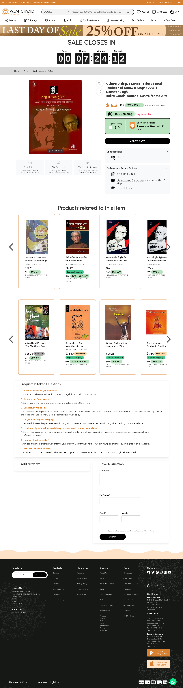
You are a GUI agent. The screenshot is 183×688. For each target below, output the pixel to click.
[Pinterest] (157, 573)
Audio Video (38, 71)
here (90, 443)
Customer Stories (106, 605)
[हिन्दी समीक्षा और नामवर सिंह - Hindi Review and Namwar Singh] (77, 253)
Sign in (151, 2)
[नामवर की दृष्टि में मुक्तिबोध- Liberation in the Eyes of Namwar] (118, 253)
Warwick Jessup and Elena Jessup (76, 351)
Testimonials (105, 600)
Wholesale (127, 589)
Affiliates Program (131, 594)
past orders (112, 443)
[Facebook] (148, 573)
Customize (128, 578)
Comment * (105, 470)
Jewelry (56, 584)
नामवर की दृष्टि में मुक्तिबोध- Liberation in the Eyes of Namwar (118, 260)
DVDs (50, 71)
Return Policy (81, 578)
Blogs (102, 589)
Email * (103, 513)
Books (26, 71)
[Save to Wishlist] (99, 84)
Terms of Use (135, 531)
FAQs (102, 578)
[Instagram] (161, 573)
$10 (117, 127)
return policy (74, 414)
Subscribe (39, 575)
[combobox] (98, 12)
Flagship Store (153, 597)
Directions (151, 610)
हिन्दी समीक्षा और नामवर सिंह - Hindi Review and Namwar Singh (77, 260)
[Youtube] (169, 573)
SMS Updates (129, 616)
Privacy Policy (148, 531)
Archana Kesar (34, 264)
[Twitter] (153, 573)
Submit (112, 536)
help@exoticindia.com (31, 435)
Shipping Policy (82, 589)
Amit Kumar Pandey (76, 264)
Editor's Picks (105, 611)
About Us (103, 573)
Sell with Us (128, 584)
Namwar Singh (115, 264)
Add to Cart (137, 141)
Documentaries (106, 594)
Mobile (125, 513)
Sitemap (127, 611)
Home (17, 71)
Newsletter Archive (107, 584)
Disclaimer (80, 573)
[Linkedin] (165, 573)
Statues (56, 573)
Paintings (57, 594)
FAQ (179, 2)
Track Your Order (130, 600)
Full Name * (105, 495)
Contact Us (128, 573)
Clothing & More (59, 589)
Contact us (166, 2)
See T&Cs (35, 173)
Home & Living (58, 600)
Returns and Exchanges (130, 180)
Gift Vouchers (129, 605)
